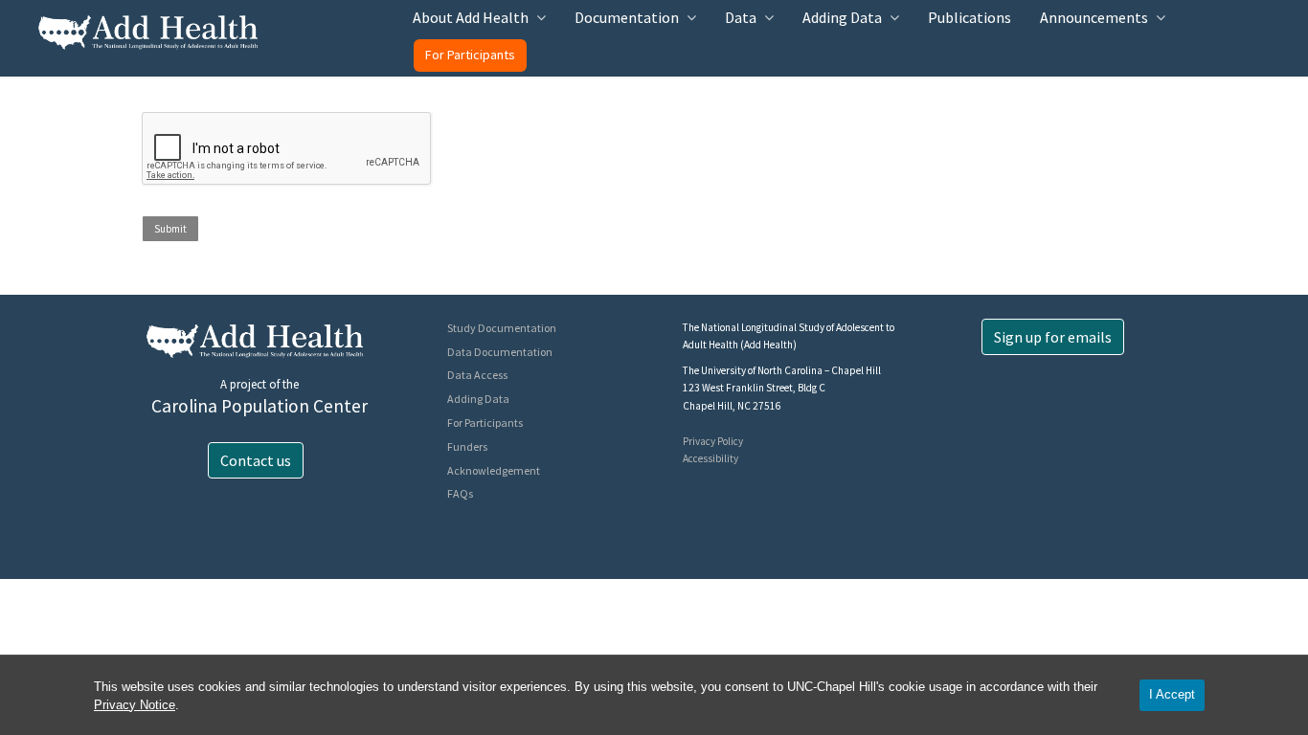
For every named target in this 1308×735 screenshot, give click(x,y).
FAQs (460, 493)
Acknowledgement (493, 470)
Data (740, 17)
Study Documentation (501, 328)
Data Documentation (500, 352)
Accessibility (710, 458)
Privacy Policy (713, 441)
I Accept (1172, 694)
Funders (467, 446)
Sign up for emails (1053, 336)
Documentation (627, 17)
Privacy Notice (134, 705)
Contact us (255, 460)
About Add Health (471, 17)
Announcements (1094, 17)
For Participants (470, 54)
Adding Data (842, 17)
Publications (969, 17)
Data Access (477, 375)
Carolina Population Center (259, 405)
